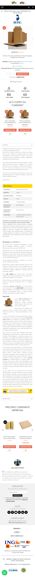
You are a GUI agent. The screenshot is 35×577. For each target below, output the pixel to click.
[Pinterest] (12, 512)
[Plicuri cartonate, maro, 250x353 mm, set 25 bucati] (10, 114)
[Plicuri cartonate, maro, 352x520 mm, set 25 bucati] (24, 114)
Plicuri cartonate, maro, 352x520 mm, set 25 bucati (25, 121)
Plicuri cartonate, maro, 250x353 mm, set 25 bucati (10, 121)
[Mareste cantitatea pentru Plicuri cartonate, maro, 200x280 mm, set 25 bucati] (13, 74)
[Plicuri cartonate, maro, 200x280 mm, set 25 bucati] (17, 37)
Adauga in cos (22, 74)
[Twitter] (19, 512)
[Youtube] (15, 512)
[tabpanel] (17, 37)
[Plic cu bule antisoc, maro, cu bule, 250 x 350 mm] (9, 425)
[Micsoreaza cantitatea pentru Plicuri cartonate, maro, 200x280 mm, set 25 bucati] (8, 74)
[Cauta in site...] (33, 7)
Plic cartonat (6, 242)
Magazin (16, 528)
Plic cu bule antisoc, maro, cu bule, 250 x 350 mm (9, 437)
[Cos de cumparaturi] (29, 7)
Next (32, 39)
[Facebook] (9, 512)
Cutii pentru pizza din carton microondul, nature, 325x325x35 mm (25, 437)
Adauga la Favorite (17, 81)
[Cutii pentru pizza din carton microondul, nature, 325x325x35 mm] (25, 424)
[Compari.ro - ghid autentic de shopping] (23, 570)
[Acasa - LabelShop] (17, 2)
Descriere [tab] (5, 145)
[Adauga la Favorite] (10, 133)
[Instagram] (26, 512)
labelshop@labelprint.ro (18, 522)
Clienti (17, 532)
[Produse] (2, 7)
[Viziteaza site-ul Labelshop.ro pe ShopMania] (13, 570)
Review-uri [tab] (6, 398)
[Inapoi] (1, 11)
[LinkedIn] (22, 512)
